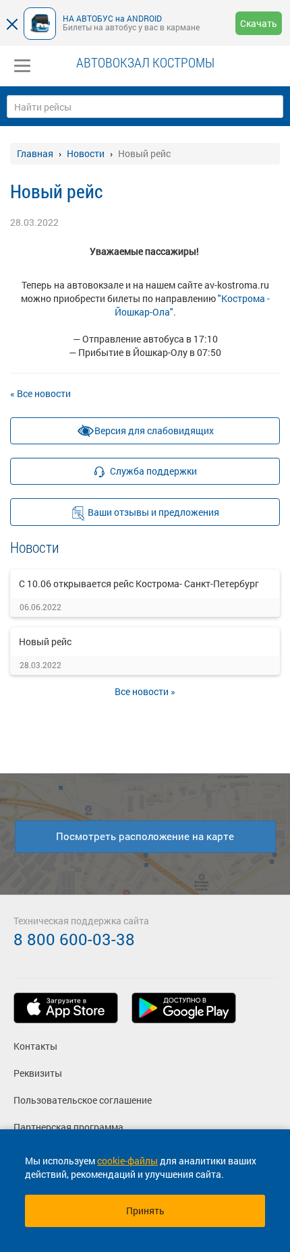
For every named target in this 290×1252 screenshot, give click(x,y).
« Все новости (40, 393)
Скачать (258, 23)
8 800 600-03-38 (74, 939)
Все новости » (145, 691)
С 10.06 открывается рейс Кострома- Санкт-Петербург (139, 583)
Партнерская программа (68, 1127)
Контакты (35, 1046)
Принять (145, 1210)
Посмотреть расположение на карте (145, 836)
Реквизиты (37, 1073)
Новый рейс (45, 641)
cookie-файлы (127, 1160)
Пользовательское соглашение (82, 1100)
